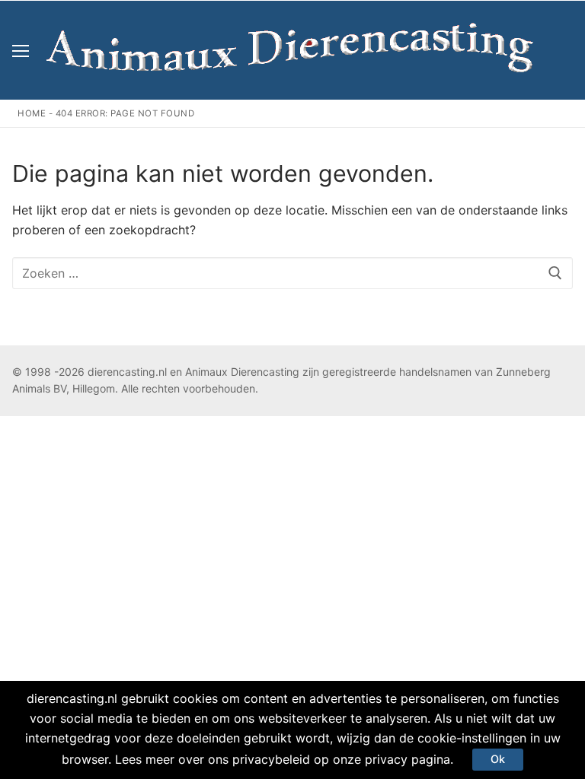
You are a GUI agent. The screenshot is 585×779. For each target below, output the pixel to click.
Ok (498, 758)
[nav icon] (20, 50)
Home (32, 113)
